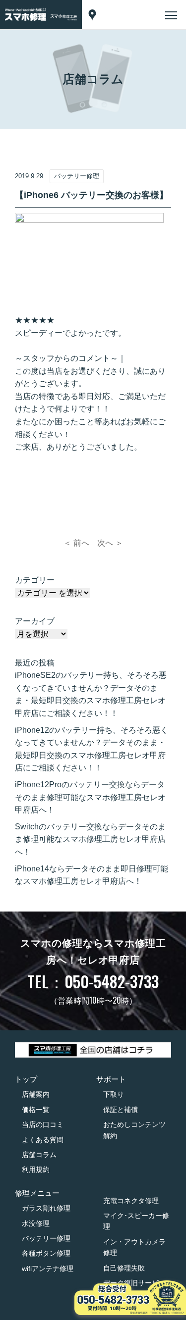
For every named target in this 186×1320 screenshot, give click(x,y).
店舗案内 (36, 1094)
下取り (113, 1094)
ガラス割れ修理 (46, 1208)
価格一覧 (36, 1110)
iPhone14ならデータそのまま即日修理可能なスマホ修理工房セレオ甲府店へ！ (91, 875)
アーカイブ (35, 621)
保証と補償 (120, 1110)
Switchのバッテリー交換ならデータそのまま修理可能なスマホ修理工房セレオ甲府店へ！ (90, 839)
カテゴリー (35, 580)
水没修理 (36, 1223)
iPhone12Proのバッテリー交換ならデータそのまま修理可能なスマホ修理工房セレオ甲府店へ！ (90, 797)
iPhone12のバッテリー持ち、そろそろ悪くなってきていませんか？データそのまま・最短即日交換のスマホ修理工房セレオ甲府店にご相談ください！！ (91, 749)
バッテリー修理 (46, 1238)
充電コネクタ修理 (131, 1201)
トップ (26, 1079)
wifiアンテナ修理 (47, 1268)
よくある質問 (42, 1140)
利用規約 (36, 1169)
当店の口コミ (42, 1124)
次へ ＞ (110, 543)
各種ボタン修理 (46, 1253)
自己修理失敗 (124, 1268)
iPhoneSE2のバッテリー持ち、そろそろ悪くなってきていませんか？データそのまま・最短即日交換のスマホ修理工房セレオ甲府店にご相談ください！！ (91, 694)
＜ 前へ (76, 543)
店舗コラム (39, 1155)
